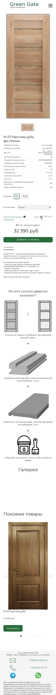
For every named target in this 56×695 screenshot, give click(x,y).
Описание (8, 247)
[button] (5, 576)
